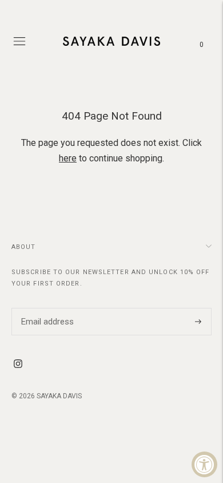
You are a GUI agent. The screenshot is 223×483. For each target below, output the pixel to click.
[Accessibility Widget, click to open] (204, 464)
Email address (46, 308)
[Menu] (19, 41)
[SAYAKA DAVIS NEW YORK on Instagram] (18, 365)
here (68, 158)
